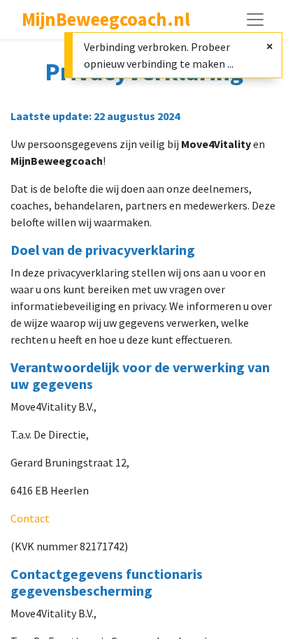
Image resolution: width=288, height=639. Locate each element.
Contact (30, 518)
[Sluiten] (269, 46)
